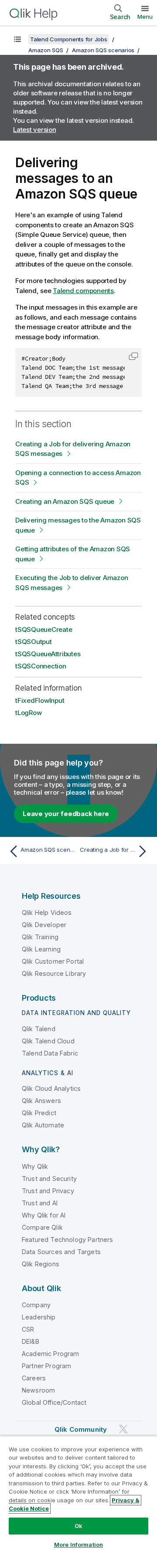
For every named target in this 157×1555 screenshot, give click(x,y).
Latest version (34, 129)
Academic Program (50, 1353)
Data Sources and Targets (61, 1251)
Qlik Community (81, 1429)
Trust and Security (49, 1178)
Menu (145, 16)
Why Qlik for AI (43, 1215)
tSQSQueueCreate (43, 629)
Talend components (83, 291)
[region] (78, 1495)
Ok (78, 1525)
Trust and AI (40, 1203)
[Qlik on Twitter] (123, 1429)
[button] (133, 356)
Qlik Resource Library (54, 973)
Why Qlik (35, 1166)
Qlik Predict (39, 1112)
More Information (78, 1544)
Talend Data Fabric (50, 1053)
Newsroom (38, 1390)
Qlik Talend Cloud (48, 1041)
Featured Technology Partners (67, 1239)
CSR (28, 1329)
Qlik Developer (44, 924)
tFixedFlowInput (39, 700)
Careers (34, 1378)
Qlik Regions (40, 1264)
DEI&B (30, 1341)
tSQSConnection (40, 666)
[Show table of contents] (17, 39)
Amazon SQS (45, 50)
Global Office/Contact (54, 1402)
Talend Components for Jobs (68, 39)
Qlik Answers (41, 1100)
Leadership (39, 1317)
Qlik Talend (38, 1028)
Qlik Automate (43, 1125)
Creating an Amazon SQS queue (64, 501)
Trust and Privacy (48, 1190)
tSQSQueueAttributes (47, 654)
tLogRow (28, 712)
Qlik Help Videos (47, 912)
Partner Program (46, 1365)
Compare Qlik (42, 1227)
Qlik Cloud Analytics (51, 1088)
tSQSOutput (33, 642)
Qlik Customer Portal (53, 961)
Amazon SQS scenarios (103, 50)
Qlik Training (40, 937)
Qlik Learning (41, 949)
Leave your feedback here (66, 814)
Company (36, 1305)
